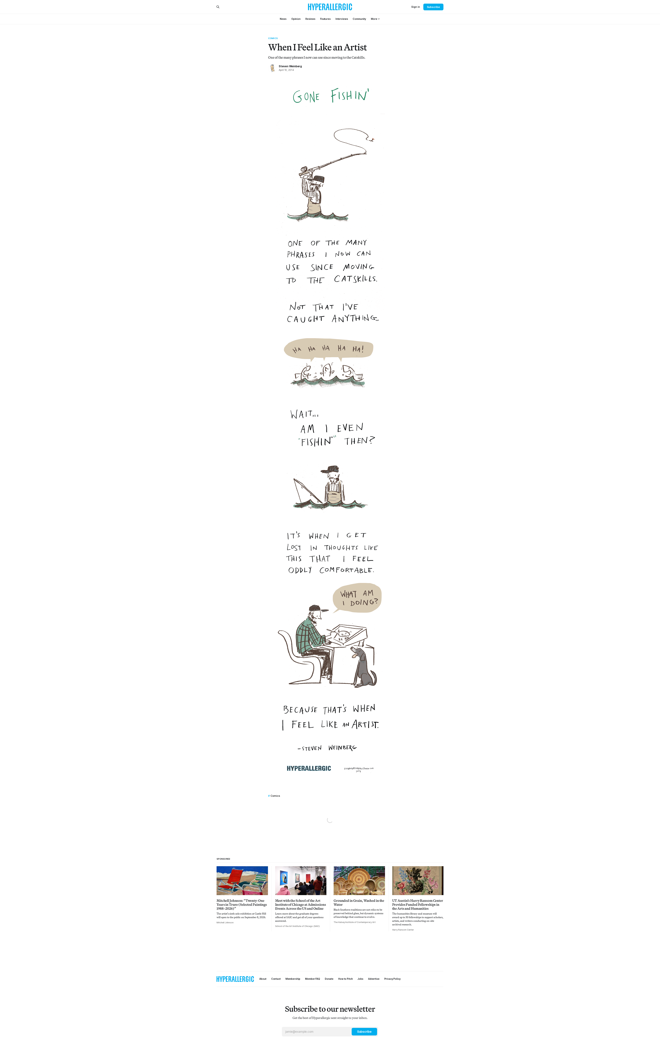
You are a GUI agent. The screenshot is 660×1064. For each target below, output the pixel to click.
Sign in (415, 6)
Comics (273, 38)
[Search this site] (218, 7)
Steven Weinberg (290, 66)
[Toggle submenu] (378, 19)
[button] (374, 18)
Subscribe (433, 7)
